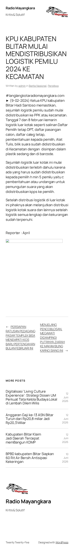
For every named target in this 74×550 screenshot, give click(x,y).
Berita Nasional (38, 86)
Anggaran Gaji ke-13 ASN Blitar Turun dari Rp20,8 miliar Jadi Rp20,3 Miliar (30, 419)
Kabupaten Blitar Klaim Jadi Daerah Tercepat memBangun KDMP (23, 438)
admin (22, 86)
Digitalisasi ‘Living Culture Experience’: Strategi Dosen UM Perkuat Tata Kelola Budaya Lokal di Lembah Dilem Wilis (31, 397)
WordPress (62, 542)
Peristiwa (53, 86)
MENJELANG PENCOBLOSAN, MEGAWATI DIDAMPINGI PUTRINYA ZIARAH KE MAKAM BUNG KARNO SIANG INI (52, 338)
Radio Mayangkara (20, 8)
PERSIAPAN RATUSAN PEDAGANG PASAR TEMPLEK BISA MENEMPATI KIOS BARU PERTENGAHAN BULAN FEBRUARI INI (20, 337)
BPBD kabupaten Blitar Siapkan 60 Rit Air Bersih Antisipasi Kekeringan (30, 458)
